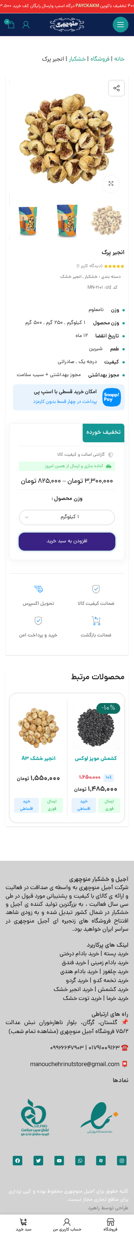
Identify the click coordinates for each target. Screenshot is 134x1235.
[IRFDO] (34, 1117)
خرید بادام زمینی (109, 963)
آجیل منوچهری (79, 1192)
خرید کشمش (113, 989)
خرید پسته (116, 954)
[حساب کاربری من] (26, 24)
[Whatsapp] (80, 1160)
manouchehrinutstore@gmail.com (74, 1065)
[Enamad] (99, 1117)
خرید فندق (74, 963)
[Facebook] (17, 1160)
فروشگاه (99, 59)
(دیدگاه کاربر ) (89, 266)
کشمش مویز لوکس (96, 759)
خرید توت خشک (82, 998)
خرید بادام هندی (79, 972)
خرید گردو (77, 980)
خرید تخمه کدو (110, 980)
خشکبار (77, 59)
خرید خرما (117, 998)
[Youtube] (59, 1160)
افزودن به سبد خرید (67, 541)
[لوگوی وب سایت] (66, 24)
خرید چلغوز (115, 972)
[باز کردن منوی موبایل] (120, 24)
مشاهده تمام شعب (33, 1031)
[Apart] (101, 1160)
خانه (119, 59)
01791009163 (104, 1048)
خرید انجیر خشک (73, 989)
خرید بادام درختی (79, 954)
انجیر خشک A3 (38, 759)
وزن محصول (68, 499)
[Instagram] (121, 1160)
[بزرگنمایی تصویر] (110, 184)
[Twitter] (38, 1160)
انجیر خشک (71, 277)
